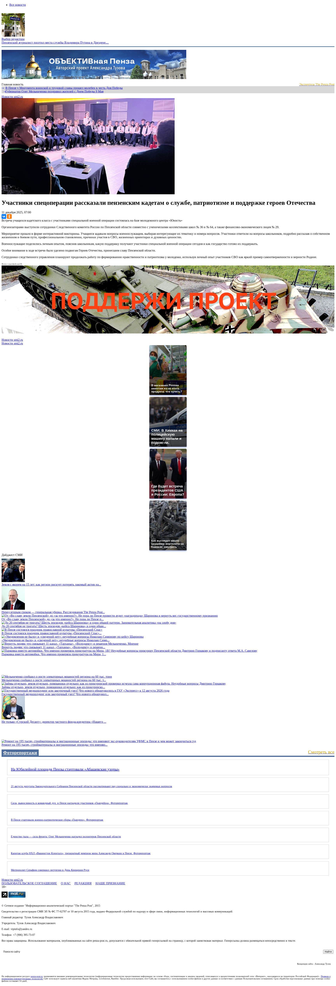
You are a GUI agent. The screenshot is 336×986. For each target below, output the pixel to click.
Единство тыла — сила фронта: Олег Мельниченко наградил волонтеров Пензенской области (66, 836)
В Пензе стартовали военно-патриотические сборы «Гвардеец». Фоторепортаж (57, 819)
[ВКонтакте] (4, 216)
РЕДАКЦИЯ (83, 883)
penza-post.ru (37, 976)
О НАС (66, 883)
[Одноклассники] (9, 216)
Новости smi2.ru (12, 96)
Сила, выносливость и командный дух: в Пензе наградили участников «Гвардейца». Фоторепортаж (69, 803)
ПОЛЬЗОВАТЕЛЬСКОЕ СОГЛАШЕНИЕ (29, 883)
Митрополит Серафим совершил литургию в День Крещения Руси (50, 870)
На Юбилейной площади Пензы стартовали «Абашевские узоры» (65, 769)
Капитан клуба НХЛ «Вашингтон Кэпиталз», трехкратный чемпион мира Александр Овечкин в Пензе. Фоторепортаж (80, 853)
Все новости (17, 4)
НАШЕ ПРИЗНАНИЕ (110, 883)
